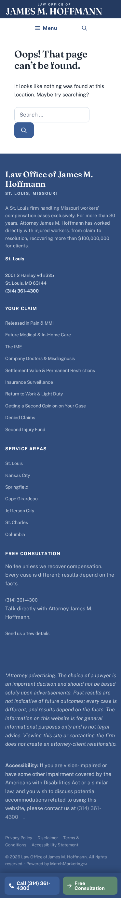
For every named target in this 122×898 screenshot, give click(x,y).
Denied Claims (20, 417)
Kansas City (17, 475)
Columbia (15, 534)
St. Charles (16, 522)
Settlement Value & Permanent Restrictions (50, 370)
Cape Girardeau (21, 498)
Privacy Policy (18, 837)
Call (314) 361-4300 (33, 885)
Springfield (16, 487)
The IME (13, 346)
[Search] (24, 130)
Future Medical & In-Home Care (38, 334)
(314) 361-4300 (22, 290)
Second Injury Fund (25, 429)
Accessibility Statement (55, 844)
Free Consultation (90, 885)
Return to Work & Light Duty (34, 393)
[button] (84, 28)
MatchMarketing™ (68, 863)
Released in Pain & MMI (29, 323)
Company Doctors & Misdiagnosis (40, 358)
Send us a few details (27, 633)
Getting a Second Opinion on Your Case (45, 405)
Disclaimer (47, 837)
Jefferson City (19, 510)
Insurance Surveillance (29, 382)
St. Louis (14, 463)
